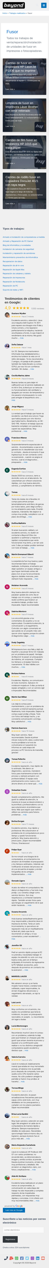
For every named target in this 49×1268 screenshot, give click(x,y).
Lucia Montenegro (20, 1026)
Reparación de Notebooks (14, 282)
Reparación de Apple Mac (13, 269)
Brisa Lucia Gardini (20, 1114)
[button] (37, 5)
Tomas (14, 492)
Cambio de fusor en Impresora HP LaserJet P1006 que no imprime (21, 66)
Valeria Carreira (18, 1057)
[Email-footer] (11, 1258)
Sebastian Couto (19, 790)
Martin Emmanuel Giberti (23, 554)
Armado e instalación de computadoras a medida (24, 237)
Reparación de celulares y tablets (17, 273)
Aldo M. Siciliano (19, 1176)
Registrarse (10, 1239)
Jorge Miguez (18, 407)
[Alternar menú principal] (43, 5)
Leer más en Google (13, 1210)
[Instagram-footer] (32, 1258)
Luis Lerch (16, 1003)
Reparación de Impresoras (14, 278)
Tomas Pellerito (18, 759)
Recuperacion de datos (12, 261)
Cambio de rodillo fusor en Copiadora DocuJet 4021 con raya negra (23, 181)
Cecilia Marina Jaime (21, 376)
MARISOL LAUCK (19, 976)
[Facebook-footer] (22, 1258)
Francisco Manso (19, 438)
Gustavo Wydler (19, 313)
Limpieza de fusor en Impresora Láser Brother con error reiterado (22, 106)
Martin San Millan (19, 697)
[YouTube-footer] (43, 1258)
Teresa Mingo (18, 1088)
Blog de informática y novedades (17, 245)
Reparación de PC (10, 286)
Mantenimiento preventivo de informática (20, 257)
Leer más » (10, 89)
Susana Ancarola (19, 912)
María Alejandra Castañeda (23, 1145)
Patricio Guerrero (19, 728)
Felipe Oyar (17, 850)
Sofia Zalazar (17, 345)
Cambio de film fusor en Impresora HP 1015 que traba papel (21, 144)
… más (21, 338)
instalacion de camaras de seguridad (18, 249)
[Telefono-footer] (6, 1258)
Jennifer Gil (17, 945)
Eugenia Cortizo (19, 469)
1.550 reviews (37, 308)
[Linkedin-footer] (38, 1258)
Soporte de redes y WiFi (13, 290)
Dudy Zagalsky (18, 642)
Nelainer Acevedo (20, 585)
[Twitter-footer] (27, 1258)
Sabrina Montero (19, 611)
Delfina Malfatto (19, 523)
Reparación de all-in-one (13, 265)
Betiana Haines (18, 673)
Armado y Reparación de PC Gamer (18, 241)
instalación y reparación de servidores (19, 253)
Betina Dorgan (18, 821)
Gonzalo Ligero (18, 881)
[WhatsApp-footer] (16, 1258)
